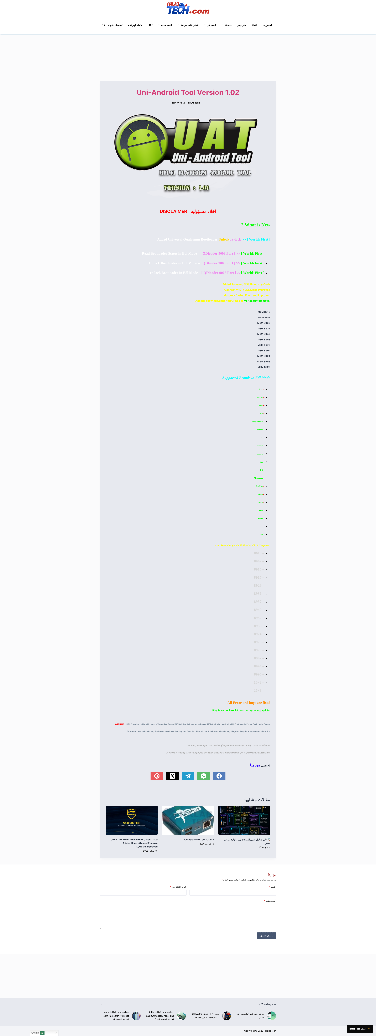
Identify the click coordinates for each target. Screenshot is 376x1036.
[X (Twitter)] (172, 776)
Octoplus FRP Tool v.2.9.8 (199, 839)
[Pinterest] (157, 776)
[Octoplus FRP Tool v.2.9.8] (188, 820)
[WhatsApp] (203, 776)
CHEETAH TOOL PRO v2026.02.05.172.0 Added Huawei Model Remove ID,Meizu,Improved (134, 843)
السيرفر (211, 24)
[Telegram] (188, 776)
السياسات (166, 24)
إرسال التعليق (266, 935)
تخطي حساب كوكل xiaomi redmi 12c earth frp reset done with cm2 (116, 1016)
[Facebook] (219, 776)
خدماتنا (228, 24)
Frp (150, 24)
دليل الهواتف (135, 24)
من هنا (255, 765)
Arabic (35, 1032)
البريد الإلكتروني (178, 886)
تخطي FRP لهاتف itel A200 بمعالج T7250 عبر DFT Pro (205, 1016)
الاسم (272, 886)
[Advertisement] (188, 54)
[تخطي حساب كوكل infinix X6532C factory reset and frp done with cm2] (181, 1015)
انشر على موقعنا (190, 24)
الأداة (254, 24)
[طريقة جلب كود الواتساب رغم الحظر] (271, 1015)
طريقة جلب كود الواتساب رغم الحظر (250, 1016)
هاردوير (242, 24)
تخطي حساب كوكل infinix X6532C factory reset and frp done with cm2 (160, 1016)
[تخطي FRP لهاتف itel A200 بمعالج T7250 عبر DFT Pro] (226, 1015)
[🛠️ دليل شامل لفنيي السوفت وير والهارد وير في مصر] (244, 820)
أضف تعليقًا (270, 900)
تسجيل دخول (115, 24)
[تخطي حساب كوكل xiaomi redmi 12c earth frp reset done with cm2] (136, 1015)
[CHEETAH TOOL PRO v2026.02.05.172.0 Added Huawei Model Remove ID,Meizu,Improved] (132, 820)
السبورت (267, 24)
